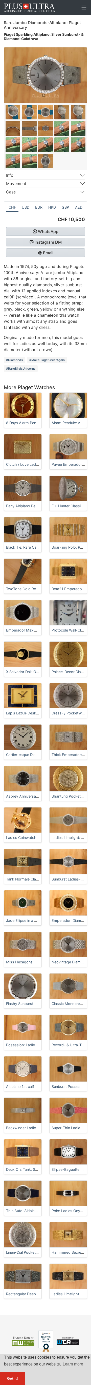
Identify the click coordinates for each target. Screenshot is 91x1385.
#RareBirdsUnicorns (20, 368)
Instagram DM (48, 242)
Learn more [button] (73, 1364)
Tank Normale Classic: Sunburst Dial (36, 879)
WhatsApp (48, 231)
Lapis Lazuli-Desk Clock (26, 713)
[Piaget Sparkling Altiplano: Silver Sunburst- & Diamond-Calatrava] (13, 112)
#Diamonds (14, 360)
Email (48, 252)
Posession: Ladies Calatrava (30, 1045)
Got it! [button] (12, 1378)
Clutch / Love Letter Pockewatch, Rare (38, 464)
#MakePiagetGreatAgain (47, 360)
